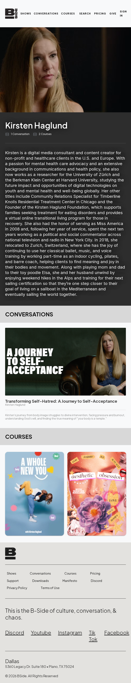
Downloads (40, 581)
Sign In (123, 13)
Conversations (46, 13)
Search (85, 13)
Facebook (116, 632)
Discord (96, 581)
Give (113, 13)
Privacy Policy (17, 588)
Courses (68, 13)
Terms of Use (50, 588)
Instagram (70, 632)
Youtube (41, 632)
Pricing (100, 13)
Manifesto (69, 581)
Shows (25, 13)
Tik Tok (93, 635)
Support (13, 581)
